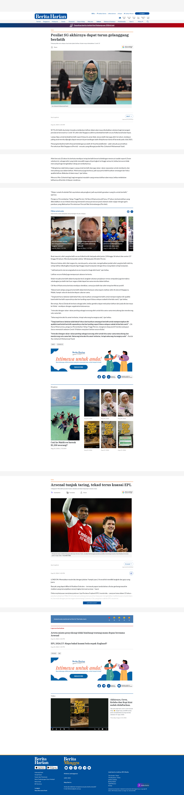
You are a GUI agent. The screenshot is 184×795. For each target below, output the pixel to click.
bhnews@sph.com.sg (74, 789)
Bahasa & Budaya (109, 21)
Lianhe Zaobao (112, 779)
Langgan (142, 13)
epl (59, 653)
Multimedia (122, 21)
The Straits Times (113, 775)
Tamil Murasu (112, 783)
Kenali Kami (38, 775)
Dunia (63, 21)
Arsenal (54, 653)
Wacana (90, 21)
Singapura (46, 21)
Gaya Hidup (81, 21)
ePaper (120, 13)
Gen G (131, 21)
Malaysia (55, 21)
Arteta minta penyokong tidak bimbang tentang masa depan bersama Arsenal (88, 634)
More (140, 21)
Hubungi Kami (39, 772)
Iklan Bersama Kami (41, 790)
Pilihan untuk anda (57, 211)
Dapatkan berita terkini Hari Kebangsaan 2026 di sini (94, 25)
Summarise (57, 492)
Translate (72, 492)
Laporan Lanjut (92, 603)
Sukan (99, 21)
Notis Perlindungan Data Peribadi (45, 779)
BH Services (38, 784)
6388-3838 (67, 778)
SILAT (53, 344)
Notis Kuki (38, 781)
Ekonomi (72, 21)
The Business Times (114, 777)
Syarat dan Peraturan (41, 777)
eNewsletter (112, 13)
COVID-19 (60, 344)
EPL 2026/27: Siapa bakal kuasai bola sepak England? (79, 643)
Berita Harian (112, 781)
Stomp (110, 785)
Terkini (38, 21)
